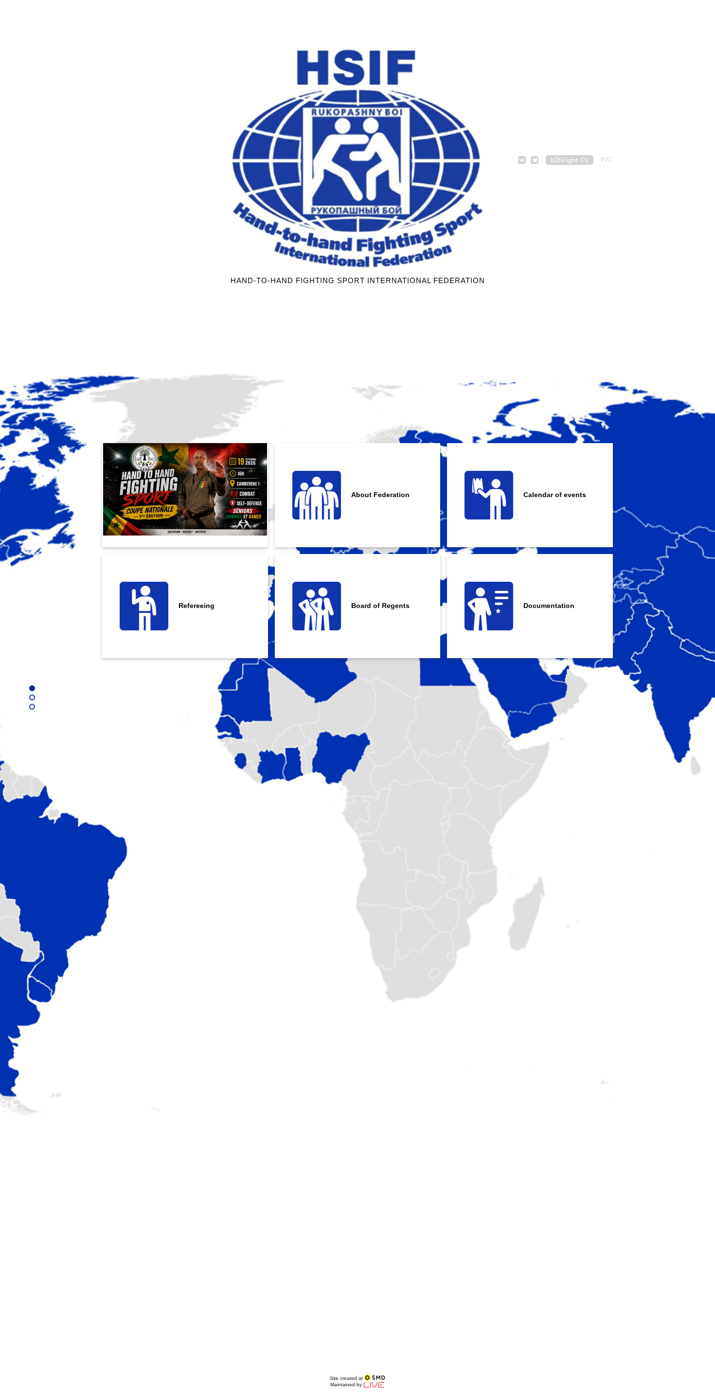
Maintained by (346, 1384)
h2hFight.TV (570, 160)
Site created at (347, 1378)
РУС (607, 159)
